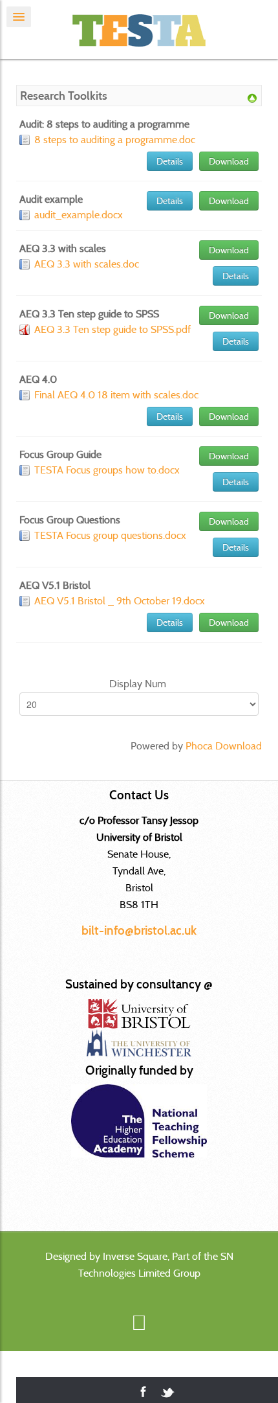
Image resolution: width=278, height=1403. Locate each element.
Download (229, 161)
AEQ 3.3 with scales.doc (86, 264)
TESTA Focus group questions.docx (110, 535)
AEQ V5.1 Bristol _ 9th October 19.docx (119, 601)
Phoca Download (224, 746)
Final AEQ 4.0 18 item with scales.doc (116, 395)
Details (169, 161)
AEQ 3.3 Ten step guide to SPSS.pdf (112, 329)
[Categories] (252, 97)
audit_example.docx (78, 215)
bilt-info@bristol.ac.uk (139, 930)
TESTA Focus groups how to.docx (107, 470)
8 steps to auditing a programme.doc (114, 139)
